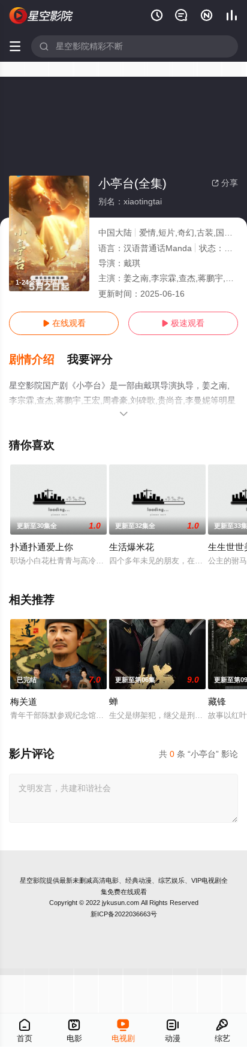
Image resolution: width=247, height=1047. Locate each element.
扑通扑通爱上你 (41, 547)
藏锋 (217, 701)
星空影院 (33, 880)
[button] (38, 360)
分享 (225, 183)
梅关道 (23, 701)
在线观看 (64, 323)
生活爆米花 (131, 547)
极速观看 (182, 323)
